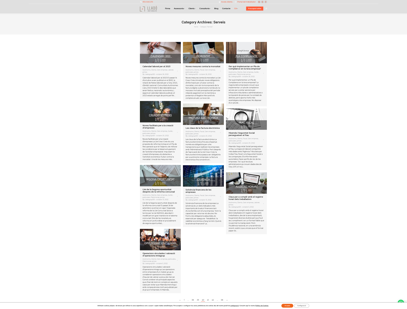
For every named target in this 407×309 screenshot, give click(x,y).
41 (208, 300)
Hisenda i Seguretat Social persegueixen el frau (242, 134)
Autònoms (146, 70)
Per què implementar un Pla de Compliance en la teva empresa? (245, 67)
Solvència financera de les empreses (198, 191)
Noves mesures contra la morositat (203, 66)
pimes (145, 72)
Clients (153, 70)
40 (203, 300)
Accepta (287, 306)
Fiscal (202, 70)
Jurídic (256, 72)
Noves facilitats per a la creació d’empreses (158, 126)
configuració (234, 306)
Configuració (301, 306)
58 (222, 300)
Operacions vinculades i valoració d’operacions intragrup (159, 254)
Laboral (170, 70)
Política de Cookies (261, 306)
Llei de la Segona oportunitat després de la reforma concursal (159, 190)
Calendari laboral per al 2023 (156, 66)
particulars (189, 72)
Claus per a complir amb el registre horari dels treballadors (246, 198)
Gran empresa (162, 70)
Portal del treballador (246, 2)
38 (193, 300)
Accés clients (226, 2)
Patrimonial (241, 74)
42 (213, 300)
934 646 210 (148, 2)
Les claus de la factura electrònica (203, 128)
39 (198, 300)
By (149, 74)
